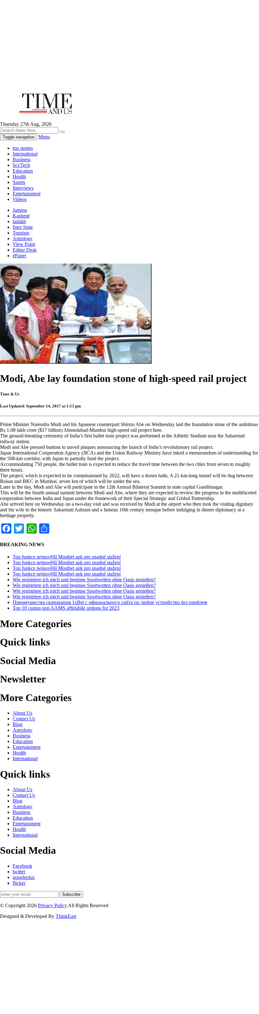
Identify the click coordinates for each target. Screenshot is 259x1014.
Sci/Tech (21, 165)
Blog (17, 724)
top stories (23, 148)
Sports (19, 182)
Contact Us (24, 718)
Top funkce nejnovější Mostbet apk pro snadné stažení (67, 556)
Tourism (21, 232)
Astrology (23, 238)
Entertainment (26, 193)
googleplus (23, 877)
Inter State (23, 227)
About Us (22, 713)
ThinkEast (66, 916)
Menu (44, 136)
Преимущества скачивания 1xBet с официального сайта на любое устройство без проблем (110, 602)
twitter (19, 871)
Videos (20, 199)
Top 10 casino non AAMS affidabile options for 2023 (66, 608)
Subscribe (71, 894)
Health (19, 176)
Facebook (22, 866)
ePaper (19, 255)
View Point (24, 244)
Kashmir (21, 215)
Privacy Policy (52, 905)
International (25, 153)
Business (21, 159)
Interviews (23, 188)
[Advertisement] (129, 44)
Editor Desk (25, 250)
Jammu (20, 210)
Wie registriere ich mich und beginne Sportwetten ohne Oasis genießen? (84, 579)
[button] (62, 132)
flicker (19, 883)
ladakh (19, 221)
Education (23, 171)
